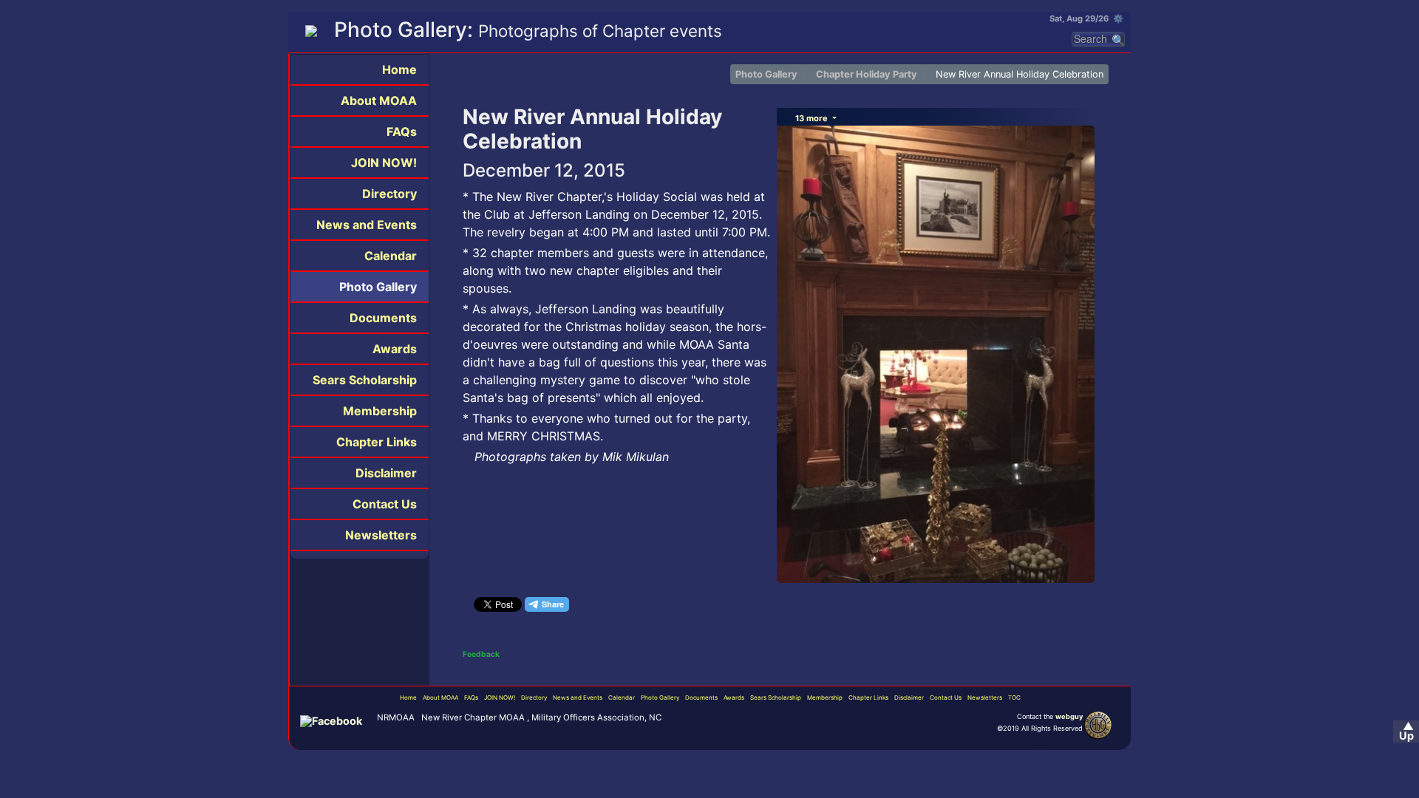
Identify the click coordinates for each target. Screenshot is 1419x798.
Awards (394, 348)
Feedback (481, 653)
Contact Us (385, 504)
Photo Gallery (378, 286)
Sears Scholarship (365, 379)
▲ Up (1406, 731)
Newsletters (381, 535)
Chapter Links (376, 441)
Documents (383, 317)
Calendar (390, 255)
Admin (1039, 743)
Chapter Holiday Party (866, 74)
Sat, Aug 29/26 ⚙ (1086, 18)
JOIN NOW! (384, 162)
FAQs (402, 131)
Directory (389, 193)
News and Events (366, 224)
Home (399, 69)
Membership (380, 410)
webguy (1069, 716)
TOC (1014, 697)
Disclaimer (386, 473)
